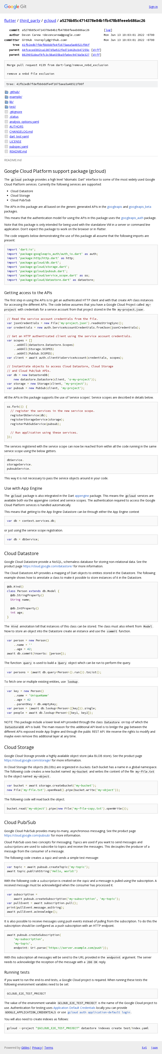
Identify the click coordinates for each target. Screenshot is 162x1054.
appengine (82, 496)
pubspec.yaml (18, 147)
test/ (12, 107)
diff (96, 50)
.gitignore (15, 112)
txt (144, 1047)
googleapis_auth (132, 218)
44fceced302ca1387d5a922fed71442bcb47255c (55, 50)
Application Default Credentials (74, 1008)
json (154, 1047)
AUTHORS (16, 126)
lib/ (11, 102)
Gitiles (25, 1048)
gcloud (50, 20)
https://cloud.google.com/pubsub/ (27, 835)
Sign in (153, 7)
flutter (10, 20)
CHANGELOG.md (21, 132)
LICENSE (15, 141)
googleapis (114, 207)
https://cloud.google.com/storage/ (27, 760)
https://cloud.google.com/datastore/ (48, 566)
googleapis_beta (140, 207)
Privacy (37, 1048)
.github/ (14, 92)
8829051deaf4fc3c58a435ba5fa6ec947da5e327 (55, 55)
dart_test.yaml (19, 136)
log (108, 30)
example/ (15, 97)
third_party (30, 20)
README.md (18, 151)
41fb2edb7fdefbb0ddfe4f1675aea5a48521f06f (55, 45)
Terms (48, 1048)
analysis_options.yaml (24, 122)
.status (14, 117)
